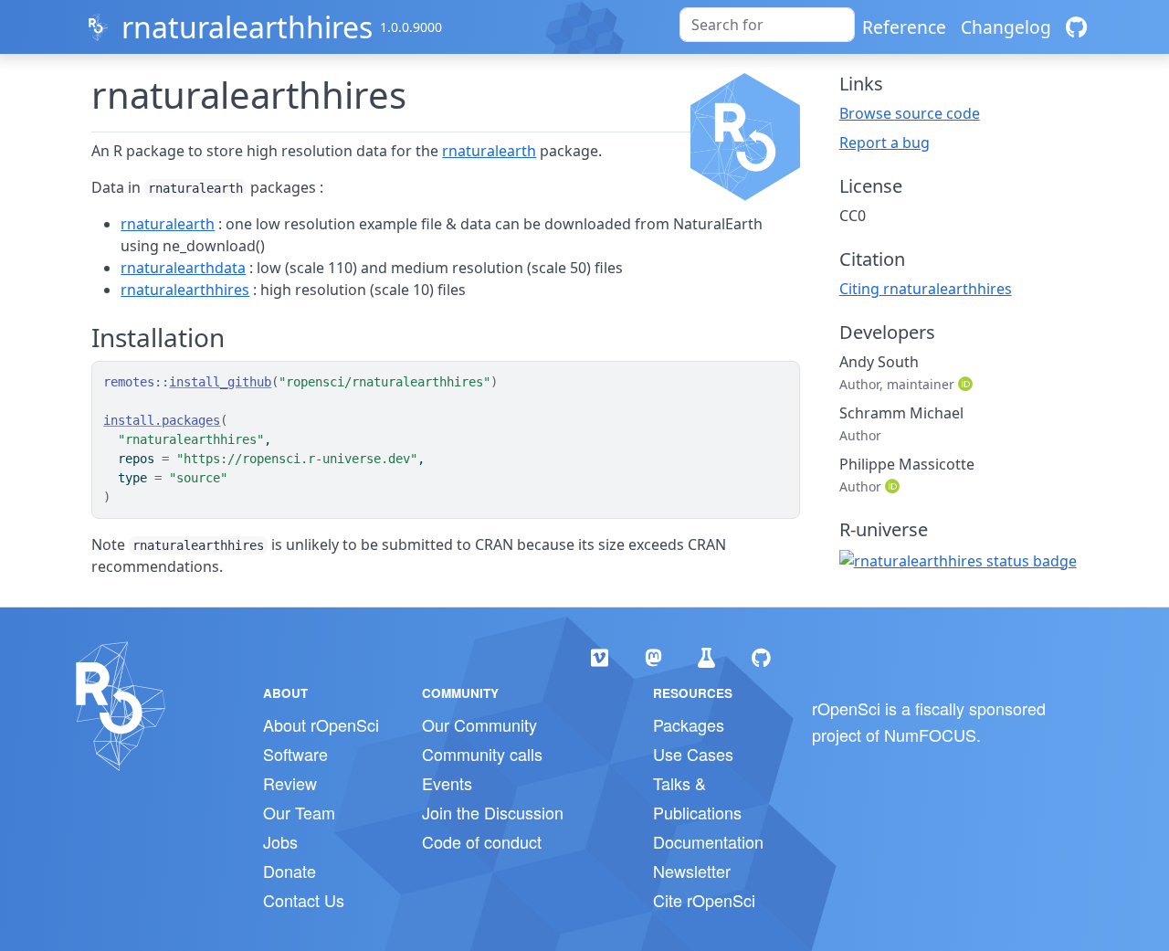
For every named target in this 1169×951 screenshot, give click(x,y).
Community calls (482, 754)
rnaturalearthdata (183, 268)
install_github (220, 382)
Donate (289, 870)
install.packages (161, 420)
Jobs (280, 841)
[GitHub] (1076, 27)
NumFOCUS (930, 734)
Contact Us (303, 900)
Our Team (299, 812)
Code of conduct (482, 841)
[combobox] (767, 24)
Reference (904, 27)
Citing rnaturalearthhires (925, 289)
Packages (688, 724)
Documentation (708, 841)
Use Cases (693, 754)
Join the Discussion (492, 812)
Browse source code (909, 113)
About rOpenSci (321, 724)
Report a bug (884, 142)
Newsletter (692, 870)
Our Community (479, 724)
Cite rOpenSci (704, 900)
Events (447, 783)
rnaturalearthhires (247, 27)
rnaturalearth (489, 151)
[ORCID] (967, 384)
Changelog (1006, 27)
